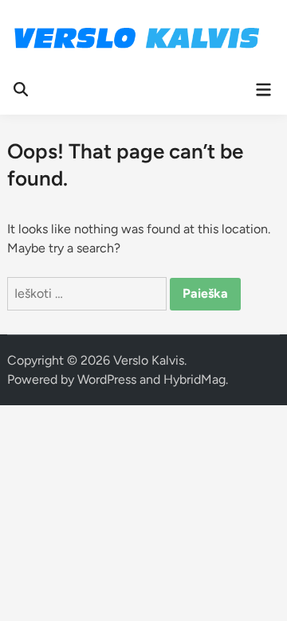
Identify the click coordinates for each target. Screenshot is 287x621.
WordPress (106, 379)
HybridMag (194, 379)
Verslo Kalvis (148, 360)
